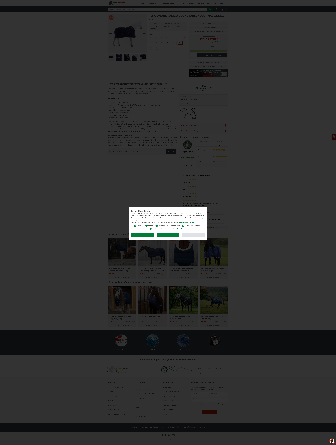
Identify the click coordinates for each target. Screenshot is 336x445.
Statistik (150, 226)
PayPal (155, 229)
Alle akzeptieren (142, 235)
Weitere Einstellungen (178, 229)
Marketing (162, 226)
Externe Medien (175, 226)
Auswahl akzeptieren (193, 235)
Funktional (166, 229)
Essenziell (140, 226)
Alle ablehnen (168, 235)
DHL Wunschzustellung (192, 226)
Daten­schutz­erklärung (186, 222)
